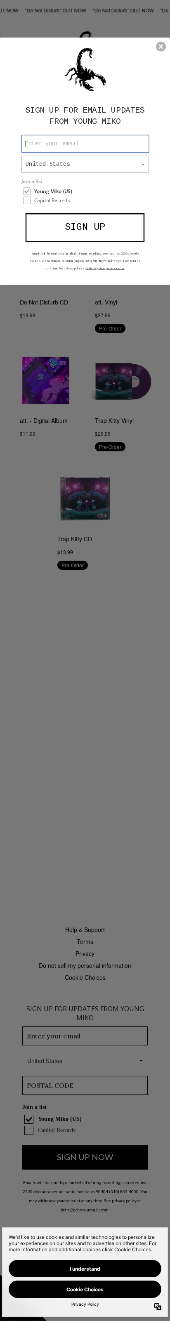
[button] (161, 47)
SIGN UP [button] (85, 227)
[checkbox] (86, 191)
